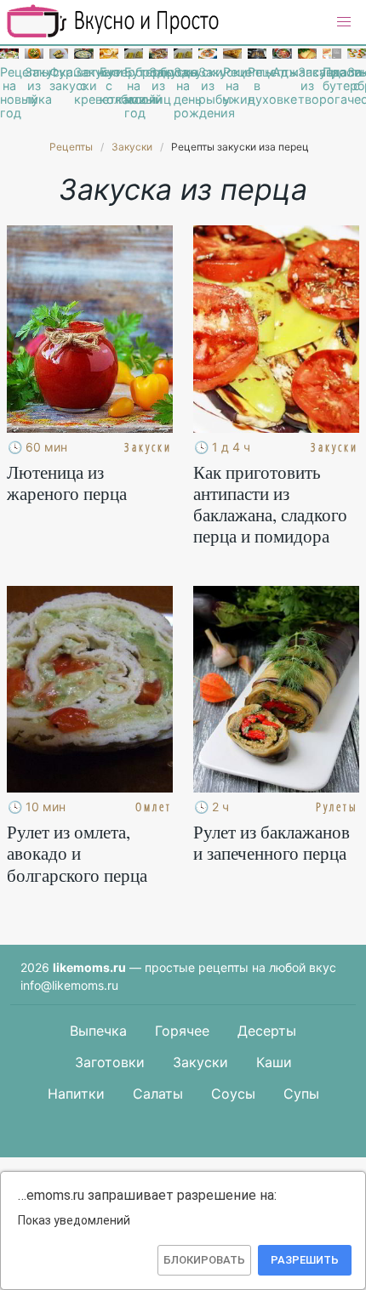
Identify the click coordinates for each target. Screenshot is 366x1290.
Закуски (200, 1062)
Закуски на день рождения (183, 92)
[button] (344, 22)
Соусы (233, 1093)
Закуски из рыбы (207, 85)
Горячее (182, 1030)
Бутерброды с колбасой (109, 85)
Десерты (266, 1030)
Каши (274, 1062)
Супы (301, 1093)
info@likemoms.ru (69, 985)
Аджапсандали (281, 72)
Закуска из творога (307, 85)
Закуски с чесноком (356, 85)
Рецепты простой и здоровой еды (113, 21)
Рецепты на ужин (232, 85)
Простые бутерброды (332, 79)
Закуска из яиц (158, 85)
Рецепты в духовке (257, 85)
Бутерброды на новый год (133, 92)
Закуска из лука (34, 85)
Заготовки (110, 1062)
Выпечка (98, 1030)
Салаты (158, 1093)
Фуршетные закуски (58, 79)
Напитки (76, 1093)
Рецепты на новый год (9, 92)
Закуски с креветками (83, 85)
